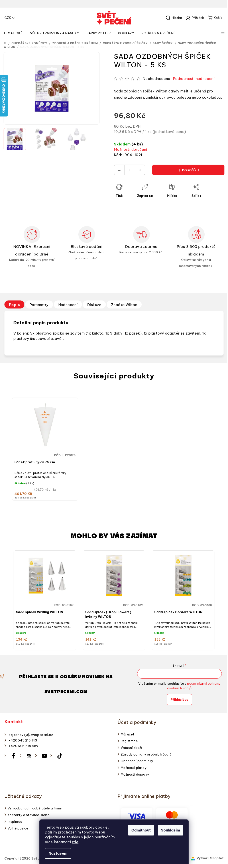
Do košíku (190, 170)
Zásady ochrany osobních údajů (146, 754)
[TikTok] (60, 756)
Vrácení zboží (131, 748)
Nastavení (58, 853)
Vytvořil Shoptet (210, 858)
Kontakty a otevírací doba (28, 815)
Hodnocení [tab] (68, 304)
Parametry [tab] (39, 304)
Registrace (129, 741)
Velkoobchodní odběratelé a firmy (35, 808)
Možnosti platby (134, 768)
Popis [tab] (14, 304)
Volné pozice (18, 828)
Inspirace (15, 822)
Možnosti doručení (130, 149)
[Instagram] (29, 756)
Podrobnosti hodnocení (193, 78)
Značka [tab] (124, 304)
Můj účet (127, 734)
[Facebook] (13, 756)
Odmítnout (141, 830)
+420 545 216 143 (22, 740)
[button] (45, 596)
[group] (44, 599)
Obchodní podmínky (137, 761)
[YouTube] (44, 756)
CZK (7, 18)
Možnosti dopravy (135, 774)
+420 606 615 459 (23, 746)
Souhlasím (170, 830)
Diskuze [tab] (94, 304)
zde (75, 842)
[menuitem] (13, 33)
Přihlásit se (179, 700)
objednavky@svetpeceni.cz (30, 735)
